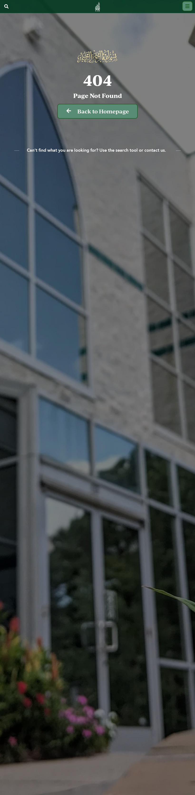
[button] (6, 6)
